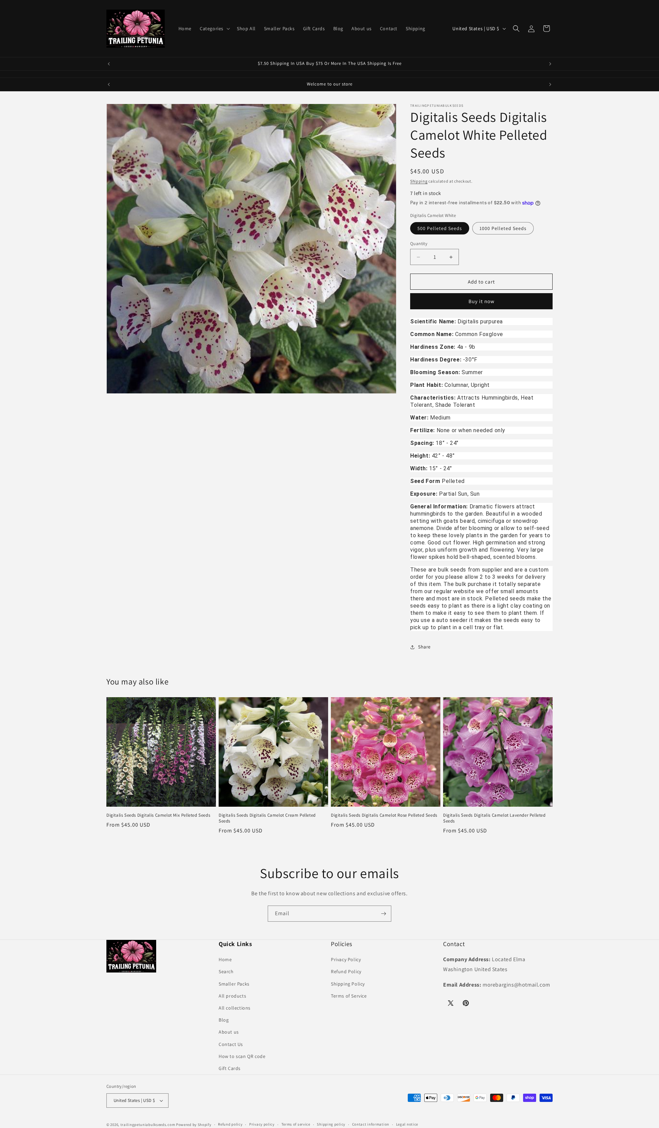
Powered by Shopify (193, 1124)
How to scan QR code (242, 1056)
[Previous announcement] (108, 63)
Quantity (418, 243)
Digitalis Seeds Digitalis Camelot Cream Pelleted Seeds (267, 818)
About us (229, 1032)
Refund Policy (346, 971)
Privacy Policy (346, 959)
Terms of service (295, 1124)
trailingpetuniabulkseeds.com (147, 1124)
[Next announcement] (550, 63)
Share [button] (424, 647)
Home (225, 959)
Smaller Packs (234, 984)
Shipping (419, 181)
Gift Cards (230, 1068)
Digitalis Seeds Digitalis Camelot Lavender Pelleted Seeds (494, 818)
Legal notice (407, 1124)
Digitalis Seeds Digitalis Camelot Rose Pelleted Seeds (384, 815)
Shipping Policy (348, 984)
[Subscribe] (383, 914)
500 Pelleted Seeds (439, 228)
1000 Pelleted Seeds (503, 228)
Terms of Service (349, 996)
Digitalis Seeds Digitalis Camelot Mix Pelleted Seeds (158, 815)
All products (232, 996)
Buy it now (482, 301)
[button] (214, 28)
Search (226, 971)
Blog (224, 1020)
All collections (235, 1008)
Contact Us (231, 1044)
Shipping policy (331, 1124)
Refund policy (230, 1124)
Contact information (370, 1124)
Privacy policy (262, 1124)
